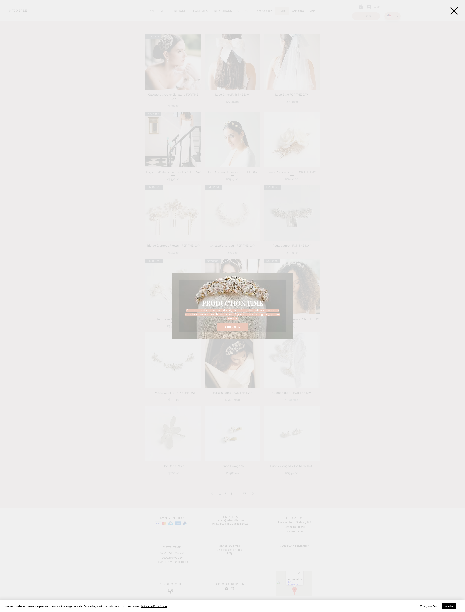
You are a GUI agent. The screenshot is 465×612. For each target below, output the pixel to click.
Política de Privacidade (154, 606)
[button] (454, 11)
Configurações (428, 606)
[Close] (460, 606)
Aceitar (449, 606)
